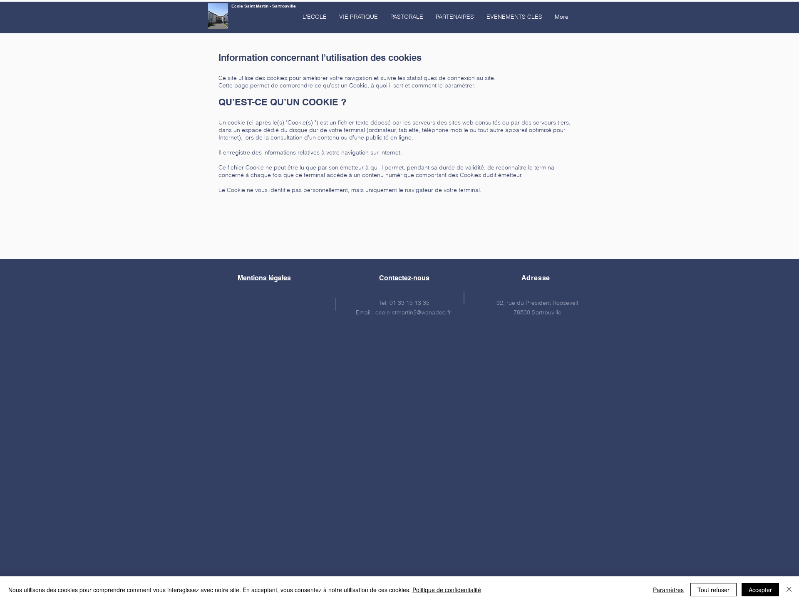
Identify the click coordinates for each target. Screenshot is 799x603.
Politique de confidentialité (446, 590)
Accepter (760, 590)
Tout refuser (713, 590)
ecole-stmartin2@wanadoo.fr (413, 312)
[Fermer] (789, 589)
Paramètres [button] (668, 590)
